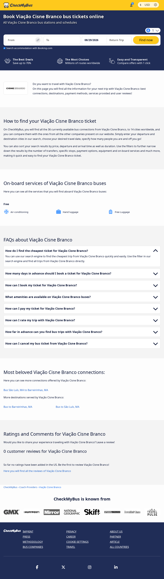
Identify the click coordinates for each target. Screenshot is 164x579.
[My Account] (131, 4)
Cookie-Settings (77, 542)
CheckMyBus (10, 487)
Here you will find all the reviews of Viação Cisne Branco (37, 471)
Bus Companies (33, 547)
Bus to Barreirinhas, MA (18, 407)
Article (115, 542)
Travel (70, 547)
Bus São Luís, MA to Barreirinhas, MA (26, 390)
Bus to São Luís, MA (67, 407)
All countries (119, 547)
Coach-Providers (28, 487)
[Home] (18, 5)
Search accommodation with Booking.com (29, 48)
